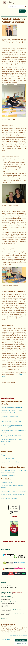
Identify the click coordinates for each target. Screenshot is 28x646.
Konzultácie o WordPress (8, 475)
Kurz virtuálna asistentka (7, 445)
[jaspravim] (8, 564)
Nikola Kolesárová (5, 593)
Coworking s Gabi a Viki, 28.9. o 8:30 (11, 436)
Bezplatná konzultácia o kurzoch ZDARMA (12, 407)
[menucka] (8, 570)
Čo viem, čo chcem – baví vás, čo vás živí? (12, 494)
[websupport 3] (14, 574)
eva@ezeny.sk (11, 603)
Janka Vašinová (4, 606)
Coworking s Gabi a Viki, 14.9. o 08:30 (11, 421)
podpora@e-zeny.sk (13, 598)
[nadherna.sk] (19, 569)
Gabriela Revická (5, 587)
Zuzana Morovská (5, 614)
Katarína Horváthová (6, 610)
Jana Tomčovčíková (5, 599)
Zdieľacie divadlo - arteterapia (9, 498)
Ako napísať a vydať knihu (8, 458)
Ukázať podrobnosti (6, 639)
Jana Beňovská (4, 605)
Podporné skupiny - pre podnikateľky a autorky (14, 491)
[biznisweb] (19, 563)
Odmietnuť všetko (21, 643)
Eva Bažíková (4, 603)
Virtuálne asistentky (16, 592)
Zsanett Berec (4, 598)
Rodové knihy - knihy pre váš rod (10, 462)
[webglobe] (8, 555)
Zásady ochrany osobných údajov (18, 635)
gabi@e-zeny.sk (13, 587)
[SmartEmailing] (19, 557)
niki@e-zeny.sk (13, 593)
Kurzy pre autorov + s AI (7, 455)
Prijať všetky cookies (21, 640)
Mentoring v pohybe (6, 482)
